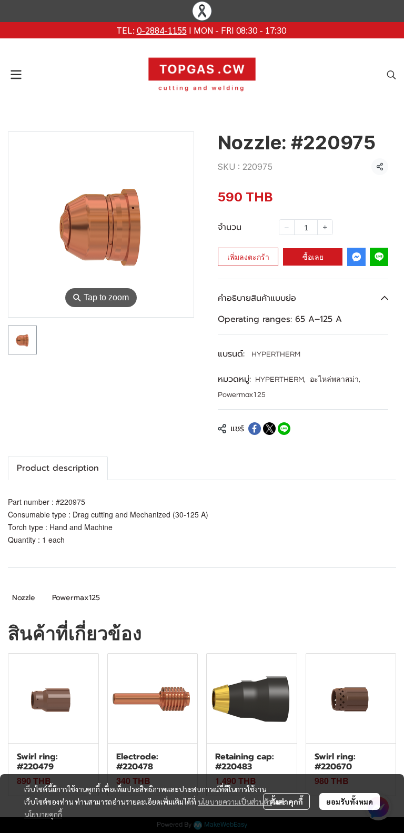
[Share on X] (269, 428)
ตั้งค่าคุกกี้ (286, 801)
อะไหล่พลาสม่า (335, 379)
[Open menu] (15, 74)
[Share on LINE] (284, 428)
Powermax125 (242, 395)
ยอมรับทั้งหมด (349, 801)
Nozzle (23, 597)
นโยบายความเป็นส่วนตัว (235, 801)
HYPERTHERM (275, 354)
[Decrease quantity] (286, 227)
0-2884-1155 (162, 30)
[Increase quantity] (325, 227)
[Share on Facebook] (254, 428)
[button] (391, 74)
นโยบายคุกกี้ (43, 814)
